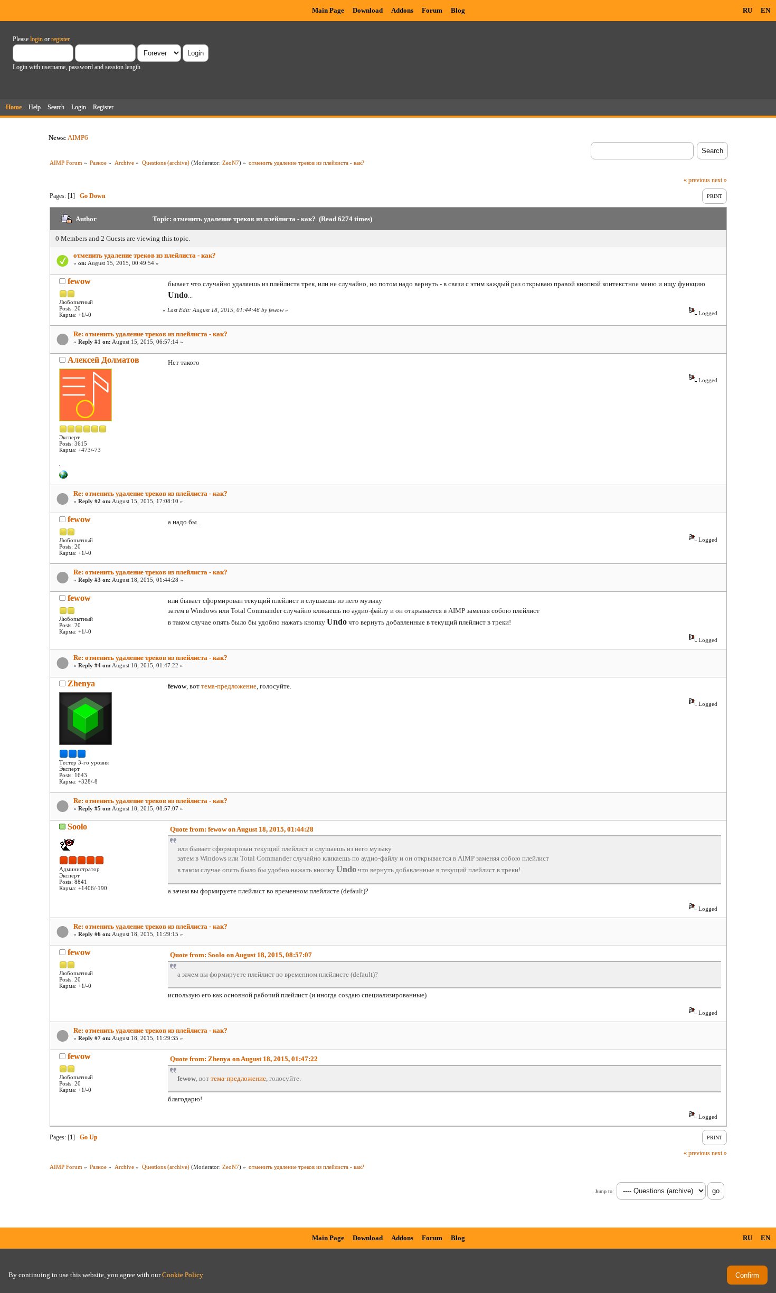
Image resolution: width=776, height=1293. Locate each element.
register (60, 39)
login (36, 39)
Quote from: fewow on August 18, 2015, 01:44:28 (242, 829)
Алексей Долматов (103, 359)
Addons (402, 10)
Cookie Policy (182, 1275)
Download (368, 10)
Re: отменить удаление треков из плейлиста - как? (150, 334)
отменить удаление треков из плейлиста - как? (144, 255)
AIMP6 (78, 137)
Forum (432, 10)
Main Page (328, 10)
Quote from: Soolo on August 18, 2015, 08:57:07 (241, 955)
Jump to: (604, 1191)
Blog (458, 10)
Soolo (77, 826)
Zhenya (81, 683)
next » (719, 180)
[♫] (63, 477)
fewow (79, 281)
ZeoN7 (230, 162)
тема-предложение (229, 686)
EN (765, 10)
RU (747, 10)
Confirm (747, 1275)
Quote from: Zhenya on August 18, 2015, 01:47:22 (244, 1059)
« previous (697, 180)
